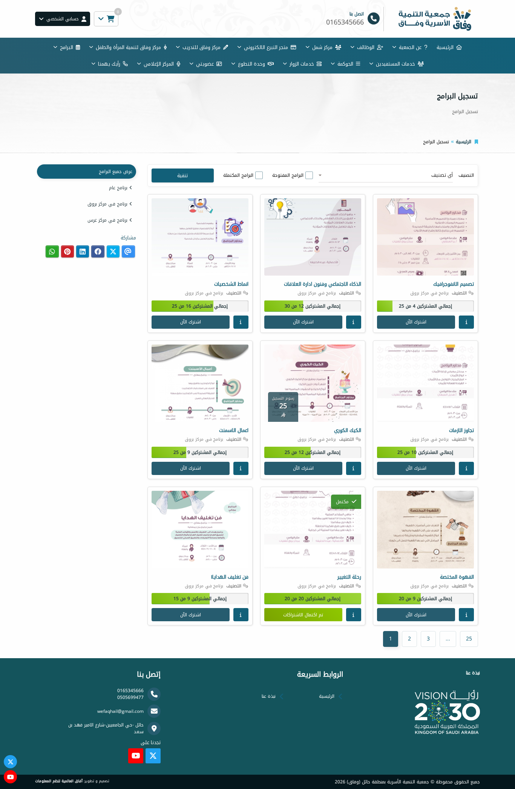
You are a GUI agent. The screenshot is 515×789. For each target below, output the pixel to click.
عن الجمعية (410, 47)
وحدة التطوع (251, 64)
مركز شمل (322, 47)
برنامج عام (118, 188)
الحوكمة (345, 64)
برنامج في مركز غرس (107, 220)
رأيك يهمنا (109, 64)
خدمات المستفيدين (395, 64)
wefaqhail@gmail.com (120, 711)
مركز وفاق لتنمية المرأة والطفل (128, 47)
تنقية (182, 175)
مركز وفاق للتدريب (201, 47)
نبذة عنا (269, 696)
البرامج (66, 47)
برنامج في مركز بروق (107, 204)
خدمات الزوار (302, 64)
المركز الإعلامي (159, 64)
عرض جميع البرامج (115, 171)
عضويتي (205, 64)
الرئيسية (445, 47)
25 (469, 639)
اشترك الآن (416, 322)
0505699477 (130, 697)
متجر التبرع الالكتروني (266, 47)
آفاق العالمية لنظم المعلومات (59, 781)
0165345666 (130, 690)
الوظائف (365, 47)
